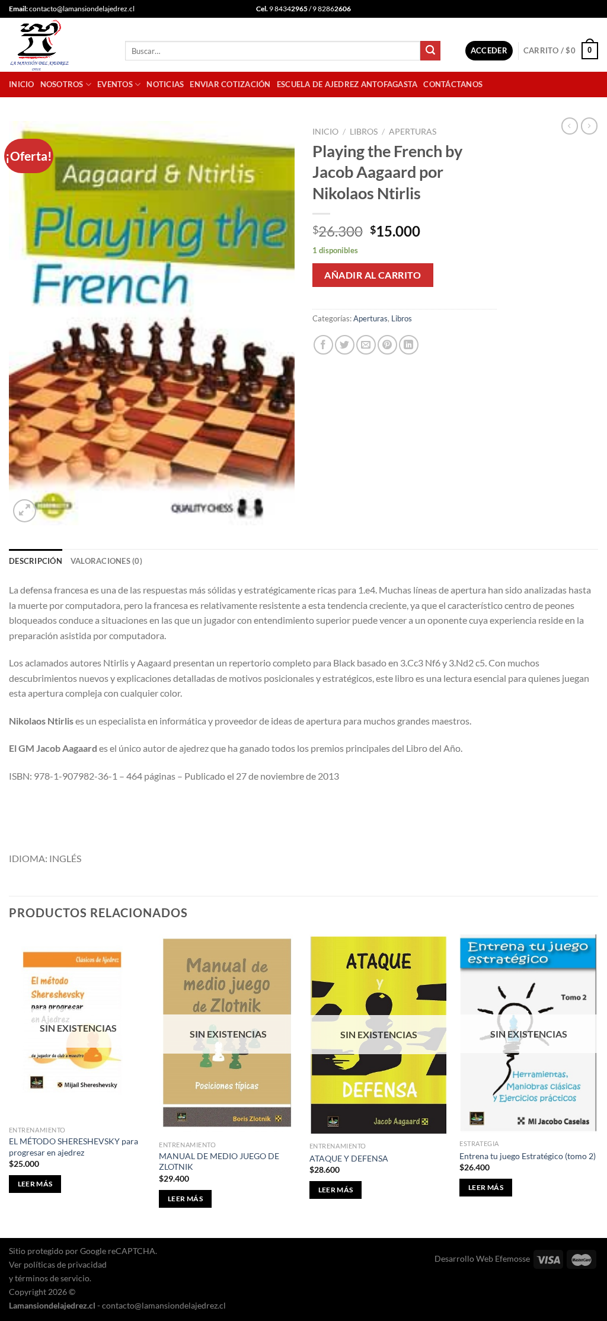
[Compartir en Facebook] (323, 345)
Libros (364, 131)
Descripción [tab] (35, 561)
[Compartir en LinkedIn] (408, 345)
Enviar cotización (230, 84)
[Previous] (9, 1085)
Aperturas (412, 131)
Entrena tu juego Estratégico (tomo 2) (527, 1156)
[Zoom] (24, 510)
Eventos (115, 84)
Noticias (165, 84)
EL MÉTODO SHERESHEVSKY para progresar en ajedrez (73, 1146)
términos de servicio (52, 1278)
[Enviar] (430, 51)
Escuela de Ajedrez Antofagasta (347, 84)
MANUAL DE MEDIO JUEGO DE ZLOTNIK (219, 1161)
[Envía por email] (366, 345)
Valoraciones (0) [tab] (106, 561)
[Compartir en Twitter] (344, 345)
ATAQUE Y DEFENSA (348, 1158)
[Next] (597, 1085)
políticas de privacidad (65, 1264)
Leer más (35, 1184)
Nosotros (62, 84)
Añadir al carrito (372, 274)
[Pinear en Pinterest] (387, 345)
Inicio (21, 84)
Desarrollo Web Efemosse (482, 1258)
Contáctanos (453, 84)
